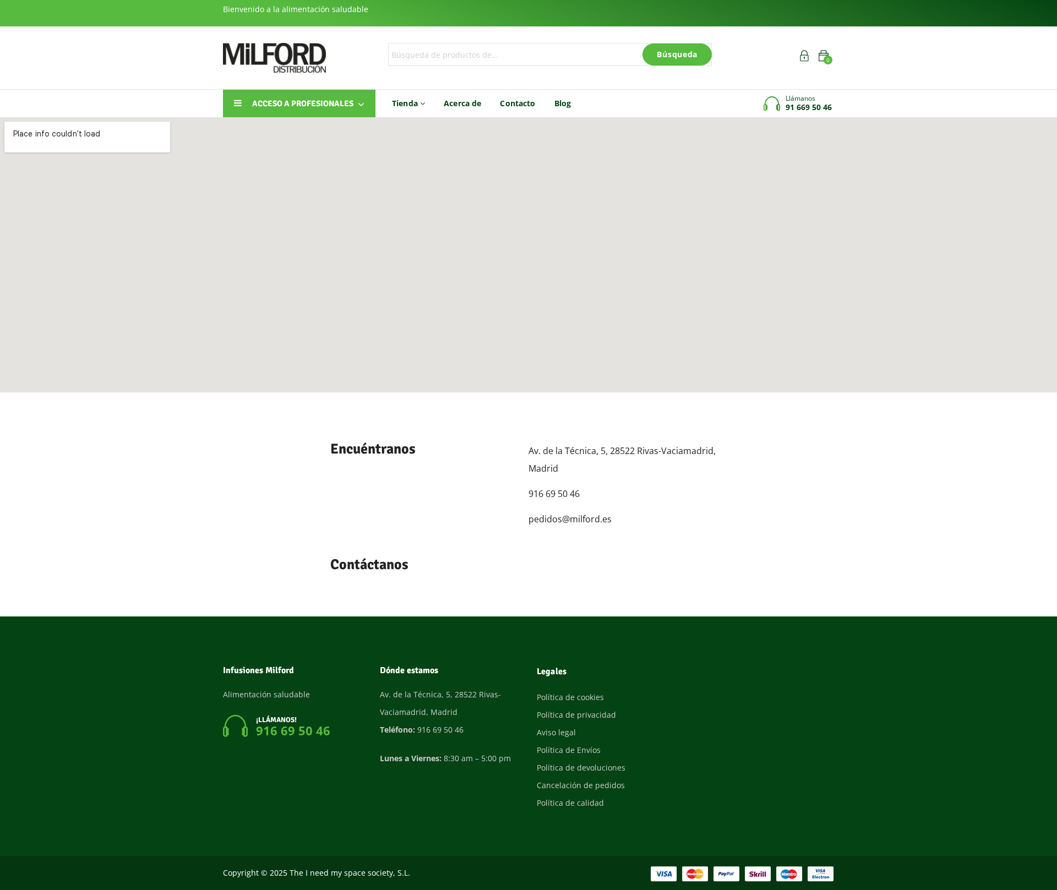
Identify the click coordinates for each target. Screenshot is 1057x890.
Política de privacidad (576, 714)
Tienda (406, 103)
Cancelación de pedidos (581, 785)
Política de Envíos (569, 750)
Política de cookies (570, 697)
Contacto (517, 103)
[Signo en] (804, 57)
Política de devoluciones (581, 767)
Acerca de (462, 103)
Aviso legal (556, 732)
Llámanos (800, 98)
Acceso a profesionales (302, 103)
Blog (562, 103)
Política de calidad (570, 803)
